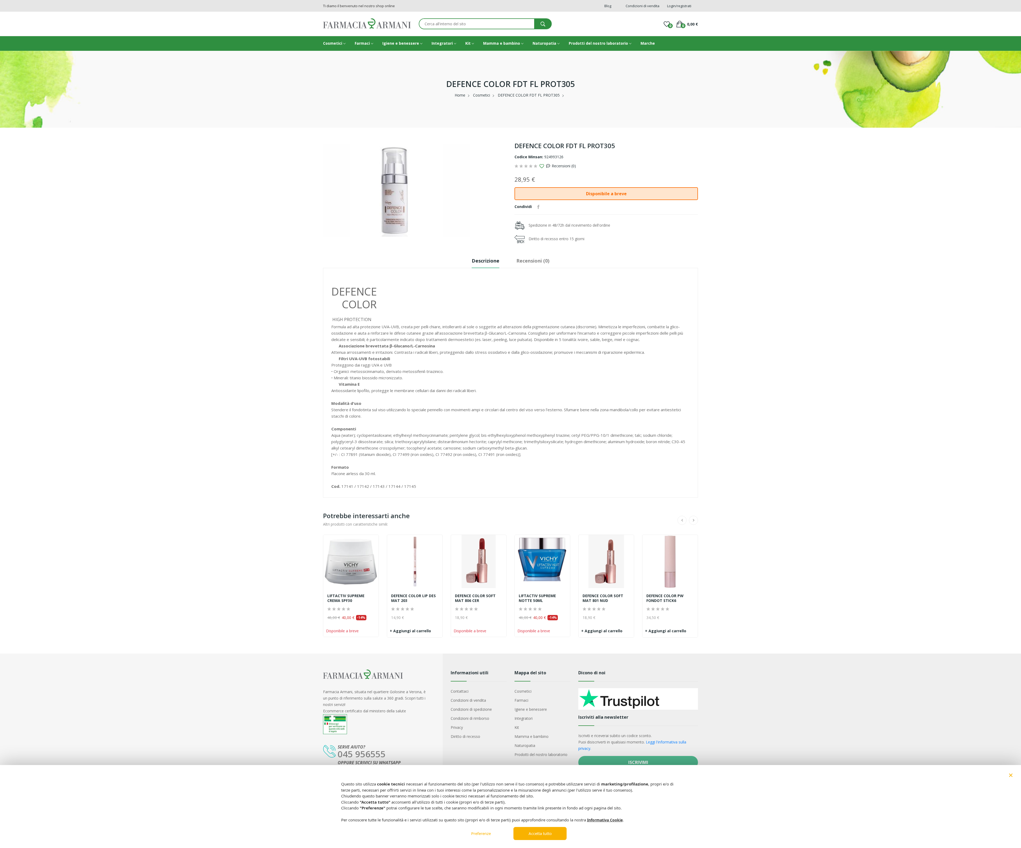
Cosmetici (333, 43)
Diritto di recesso (465, 736)
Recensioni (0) (564, 165)
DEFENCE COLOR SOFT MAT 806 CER (475, 598)
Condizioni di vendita (468, 700)
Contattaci (459, 691)
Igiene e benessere (401, 43)
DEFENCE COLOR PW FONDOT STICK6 (665, 598)
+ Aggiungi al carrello (410, 630)
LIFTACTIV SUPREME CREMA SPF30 (346, 598)
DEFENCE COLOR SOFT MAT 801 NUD (603, 598)
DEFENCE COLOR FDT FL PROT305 (529, 95)
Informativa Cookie (605, 819)
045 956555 (362, 754)
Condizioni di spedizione (471, 709)
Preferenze (481, 833)
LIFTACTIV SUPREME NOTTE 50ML (537, 598)
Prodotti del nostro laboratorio (599, 43)
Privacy (457, 727)
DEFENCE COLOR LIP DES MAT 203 (413, 598)
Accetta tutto (540, 833)
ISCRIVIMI (638, 762)
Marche (648, 43)
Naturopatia (545, 43)
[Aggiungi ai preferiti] (541, 166)
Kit (468, 43)
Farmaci (363, 43)
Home (460, 95)
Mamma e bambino (502, 43)
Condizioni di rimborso (470, 718)
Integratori (443, 43)
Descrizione (485, 260)
